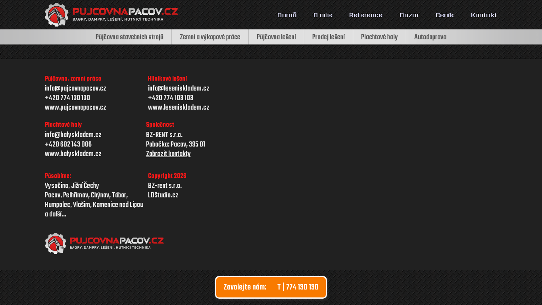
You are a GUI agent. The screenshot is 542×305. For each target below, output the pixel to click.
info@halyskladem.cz (73, 135)
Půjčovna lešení (276, 37)
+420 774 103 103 (170, 98)
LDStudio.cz (163, 196)
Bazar (409, 14)
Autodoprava (430, 37)
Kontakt (484, 14)
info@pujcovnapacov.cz (75, 89)
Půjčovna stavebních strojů (129, 37)
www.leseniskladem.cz (178, 108)
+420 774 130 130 (67, 98)
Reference (365, 14)
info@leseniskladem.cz (178, 89)
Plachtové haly (379, 37)
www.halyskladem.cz (73, 154)
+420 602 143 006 (68, 145)
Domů (287, 14)
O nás (322, 14)
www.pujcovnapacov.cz (75, 108)
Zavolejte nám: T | (271, 287)
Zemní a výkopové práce (210, 37)
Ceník (445, 14)
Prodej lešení (328, 37)
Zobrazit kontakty (168, 154)
